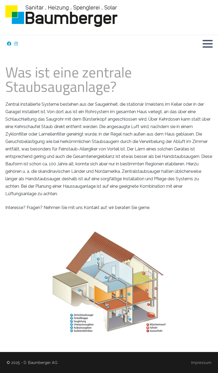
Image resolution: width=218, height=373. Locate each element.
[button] (208, 43)
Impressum (201, 362)
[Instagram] (15, 43)
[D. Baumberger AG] (67, 17)
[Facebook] (9, 43)
